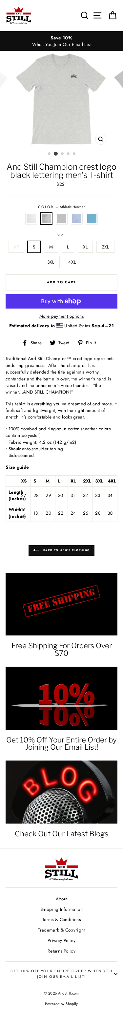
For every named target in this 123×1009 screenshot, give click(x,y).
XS (16, 247)
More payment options (61, 316)
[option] (61, 41)
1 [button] (49, 154)
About (62, 898)
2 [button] (56, 154)
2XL (105, 247)
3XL (50, 262)
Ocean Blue (91, 218)
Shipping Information (61, 909)
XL (85, 247)
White (31, 218)
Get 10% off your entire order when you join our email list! (61, 973)
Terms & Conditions (61, 919)
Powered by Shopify (61, 1003)
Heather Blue (76, 218)
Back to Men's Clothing (66, 550)
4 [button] (68, 154)
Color (61, 206)
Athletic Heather (46, 218)
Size (62, 235)
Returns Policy (61, 951)
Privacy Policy (61, 940)
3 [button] (62, 154)
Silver (61, 218)
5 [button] (74, 154)
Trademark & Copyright (61, 930)
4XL (72, 262)
